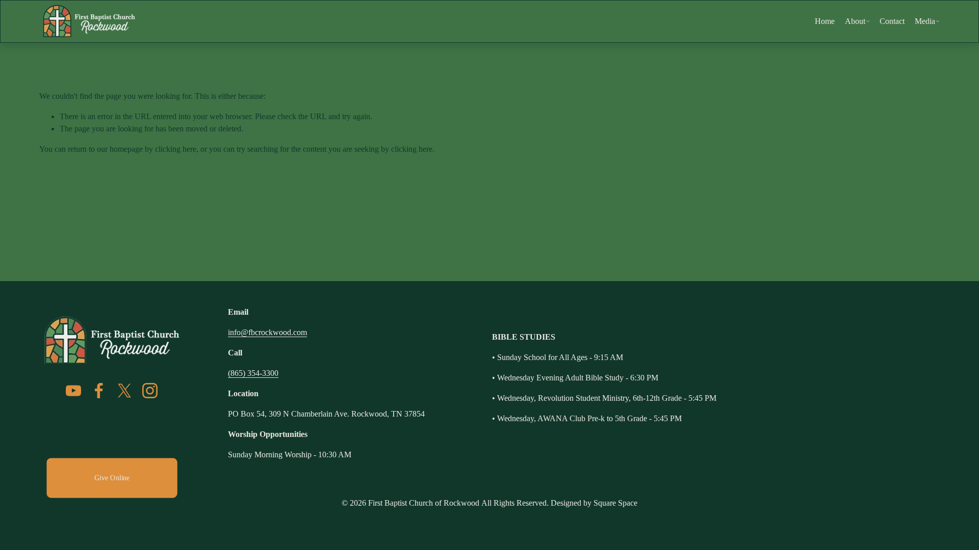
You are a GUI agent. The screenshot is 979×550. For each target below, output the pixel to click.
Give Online (112, 477)
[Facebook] (99, 390)
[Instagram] (150, 390)
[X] (124, 390)
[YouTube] (73, 390)
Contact (892, 21)
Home (825, 21)
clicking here (175, 149)
